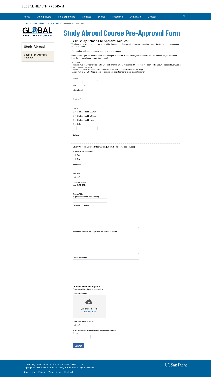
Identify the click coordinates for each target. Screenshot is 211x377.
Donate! (152, 16)
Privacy (41, 372)
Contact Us (135, 16)
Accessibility (29, 372)
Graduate (87, 16)
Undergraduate (44, 16)
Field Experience (67, 16)
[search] (185, 16)
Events (102, 16)
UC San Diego (173, 8)
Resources (117, 16)
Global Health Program (43, 6)
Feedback (68, 372)
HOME (26, 23)
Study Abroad (53, 23)
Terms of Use (55, 372)
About (27, 16)
